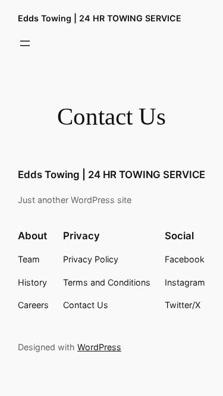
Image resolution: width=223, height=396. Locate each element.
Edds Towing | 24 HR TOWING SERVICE (99, 18)
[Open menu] (25, 43)
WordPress (99, 347)
